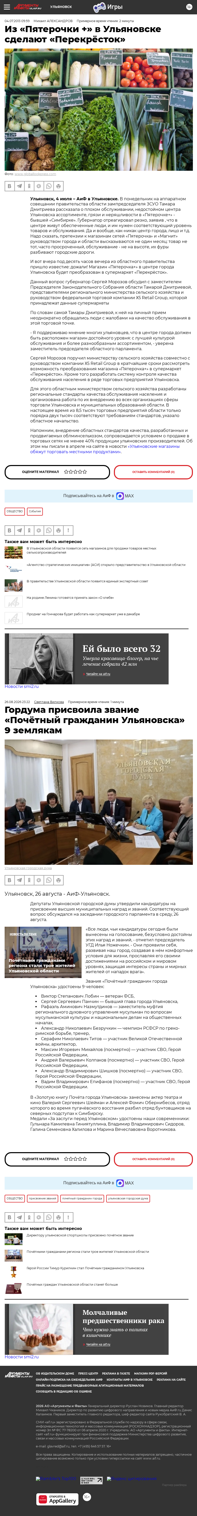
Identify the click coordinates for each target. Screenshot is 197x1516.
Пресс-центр (88, 1373)
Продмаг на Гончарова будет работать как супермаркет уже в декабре (83, 614)
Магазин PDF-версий (150, 1373)
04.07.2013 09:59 (17, 21)
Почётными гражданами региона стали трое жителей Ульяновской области (88, 1252)
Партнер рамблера (174, 1484)
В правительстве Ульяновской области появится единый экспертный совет (87, 581)
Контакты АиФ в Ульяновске (130, 1379)
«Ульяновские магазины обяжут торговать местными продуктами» (105, 449)
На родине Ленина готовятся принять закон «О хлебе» (70, 598)
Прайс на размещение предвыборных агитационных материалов (90, 1385)
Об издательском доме (55, 1373)
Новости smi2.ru (22, 686)
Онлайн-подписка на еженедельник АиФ (69, 1379)
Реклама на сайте (171, 1379)
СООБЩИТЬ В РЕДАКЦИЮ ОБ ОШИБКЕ (64, 1391)
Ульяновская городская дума (28, 868)
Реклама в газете (116, 1373)
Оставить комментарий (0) (153, 472)
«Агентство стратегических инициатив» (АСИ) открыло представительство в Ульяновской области (106, 565)
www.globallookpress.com (35, 174)
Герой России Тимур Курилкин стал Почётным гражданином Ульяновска (85, 1268)
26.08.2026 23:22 (17, 702)
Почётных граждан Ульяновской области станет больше (72, 1284)
